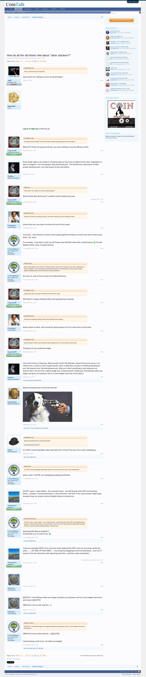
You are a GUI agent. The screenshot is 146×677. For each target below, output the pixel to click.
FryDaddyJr (12, 225)
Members (62, 9)
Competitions (27, 9)
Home (11, 9)
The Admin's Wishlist (111, 138)
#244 (101, 202)
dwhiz (112, 69)
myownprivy (33, 58)
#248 (101, 302)
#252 (101, 424)
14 (37, 61)
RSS (139, 671)
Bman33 (33, 428)
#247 (101, 279)
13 (35, 61)
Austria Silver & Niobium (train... (119, 52)
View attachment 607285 (31, 445)
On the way (113, 67)
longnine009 (12, 151)
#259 (101, 609)
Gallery (37, 9)
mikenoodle (26, 648)
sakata (35, 380)
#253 (101, 453)
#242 (101, 150)
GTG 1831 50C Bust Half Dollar (119, 73)
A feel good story (115, 31)
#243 (101, 174)
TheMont (11, 176)
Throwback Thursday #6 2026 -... (119, 78)
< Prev (17, 61)
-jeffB (9, 80)
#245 (101, 228)
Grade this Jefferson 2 (116, 36)
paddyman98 (114, 80)
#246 (101, 248)
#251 (101, 377)
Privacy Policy (136, 674)
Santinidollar (12, 402)
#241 (101, 80)
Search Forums (11, 12)
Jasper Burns (114, 85)
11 (29, 61)
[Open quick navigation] (102, 17)
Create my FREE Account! (121, 20)
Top (136, 671)
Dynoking (113, 32)
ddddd (112, 53)
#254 (101, 478)
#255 (101, 503)
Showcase (45, 9)
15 (40, 61)
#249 (101, 330)
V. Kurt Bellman (13, 249)
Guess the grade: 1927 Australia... (119, 47)
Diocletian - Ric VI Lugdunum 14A (119, 41)
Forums (18, 9)
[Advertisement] (55, 38)
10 (26, 61)
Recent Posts (21, 12)
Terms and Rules (126, 674)
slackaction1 (26, 428)
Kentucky (41, 428)
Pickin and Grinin (115, 38)
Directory (54, 9)
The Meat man (114, 48)
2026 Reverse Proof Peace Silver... (120, 62)
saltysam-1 (11, 588)
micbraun (113, 74)
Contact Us (122, 671)
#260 (101, 645)
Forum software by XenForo (21, 674)
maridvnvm (113, 43)
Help (128, 671)
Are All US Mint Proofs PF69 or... (119, 57)
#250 (101, 352)
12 (32, 61)
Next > (44, 61)
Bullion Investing (19, 58)
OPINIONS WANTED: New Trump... (120, 88)
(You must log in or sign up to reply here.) (92, 655)
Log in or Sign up (132, 1)
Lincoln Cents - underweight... (118, 83)
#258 (101, 586)
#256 (101, 537)
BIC (111, 59)
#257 (101, 562)
